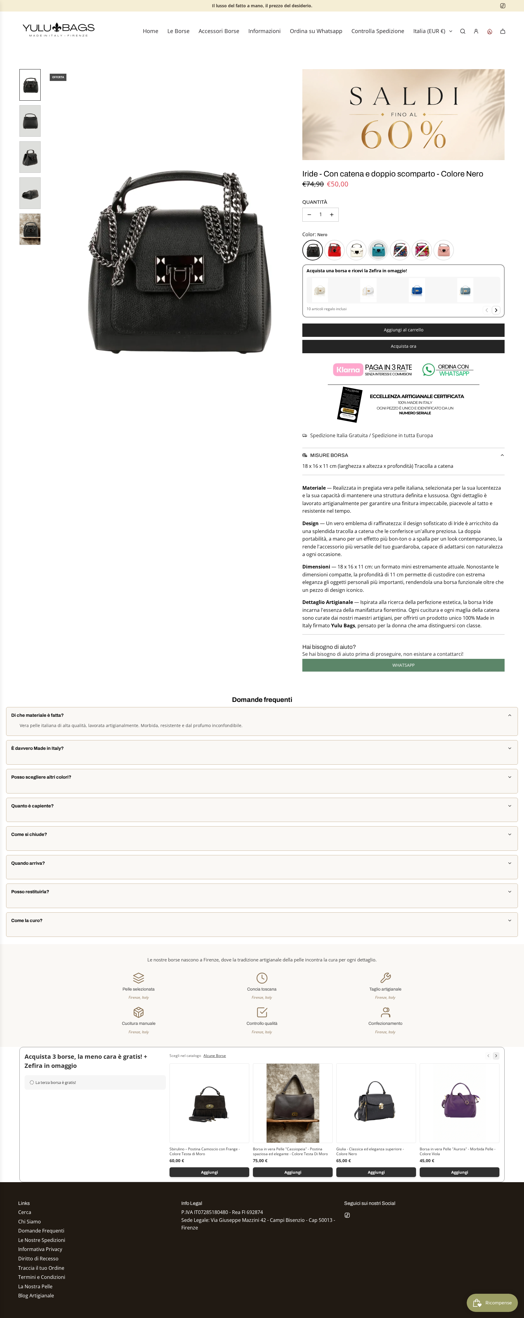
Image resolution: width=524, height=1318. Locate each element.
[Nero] (312, 250)
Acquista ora (403, 346)
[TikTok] (502, 6)
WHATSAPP (403, 665)
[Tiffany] (378, 250)
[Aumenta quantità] (331, 214)
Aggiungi (209, 1172)
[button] (50, 257)
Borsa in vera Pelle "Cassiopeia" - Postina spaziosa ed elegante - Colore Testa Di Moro (290, 1151)
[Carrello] (502, 31)
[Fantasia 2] (421, 250)
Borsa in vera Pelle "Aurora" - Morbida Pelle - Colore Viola (457, 1151)
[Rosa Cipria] (443, 250)
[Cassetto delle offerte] (489, 31)
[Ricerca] (462, 31)
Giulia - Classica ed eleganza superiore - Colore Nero (370, 1151)
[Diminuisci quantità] (309, 214)
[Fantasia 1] (400, 250)
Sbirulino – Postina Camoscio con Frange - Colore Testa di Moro (205, 1151)
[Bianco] (356, 250)
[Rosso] (334, 250)
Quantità (314, 202)
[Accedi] (476, 31)
